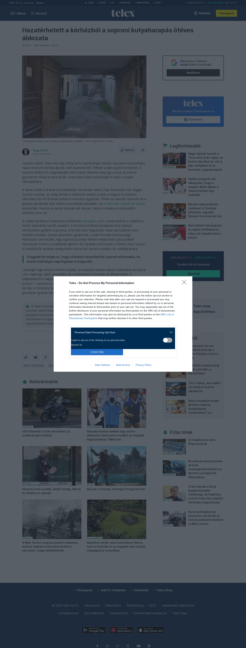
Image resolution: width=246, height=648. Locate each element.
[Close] (185, 283)
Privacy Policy (143, 364)
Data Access (123, 364)
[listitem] (121, 332)
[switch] (167, 340)
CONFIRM (97, 352)
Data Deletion (102, 364)
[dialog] (123, 324)
